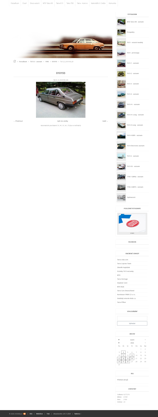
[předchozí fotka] (17, 100)
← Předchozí (18, 121)
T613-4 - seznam (133, 94)
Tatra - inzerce (82, 3)
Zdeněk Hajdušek (123, 267)
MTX (118, 275)
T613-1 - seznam (133, 63)
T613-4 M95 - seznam (134, 135)
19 (128, 358)
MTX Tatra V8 (48, 3)
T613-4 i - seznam (133, 104)
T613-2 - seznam (133, 73)
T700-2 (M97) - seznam (135, 187)
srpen (132, 340)
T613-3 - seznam (36, 62)
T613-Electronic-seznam (135, 146)
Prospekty (130, 32)
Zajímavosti (131, 197)
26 (128, 362)
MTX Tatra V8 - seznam (135, 22)
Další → (105, 121)
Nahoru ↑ (77, 414)
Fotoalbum (15, 3)
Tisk (48, 414)
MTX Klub (120, 287)
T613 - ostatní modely (135, 42)
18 (123, 358)
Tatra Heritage (122, 279)
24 (119, 362)
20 (132, 358)
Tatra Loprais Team (124, 263)
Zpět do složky (62, 121)
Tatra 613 (59, 3)
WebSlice (39, 414)
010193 (54, 62)
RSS (31, 414)
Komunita (112, 3)
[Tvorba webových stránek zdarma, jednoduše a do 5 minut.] (24, 414)
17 (119, 358)
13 (132, 355)
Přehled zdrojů (122, 380)
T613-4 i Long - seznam (135, 115)
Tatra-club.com (122, 260)
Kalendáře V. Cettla (98, 3)
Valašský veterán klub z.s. (126, 298)
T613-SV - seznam (133, 166)
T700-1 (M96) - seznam (135, 177)
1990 (47, 62)
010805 (132, 233)
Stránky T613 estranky (125, 271)
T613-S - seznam (133, 156)
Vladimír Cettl (122, 283)
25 (123, 362)
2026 (132, 343)
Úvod (24, 3)
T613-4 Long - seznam (135, 125)
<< (119, 340)
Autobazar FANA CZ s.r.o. (126, 294)
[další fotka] (104, 100)
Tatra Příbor (121, 302)
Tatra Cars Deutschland (125, 291)
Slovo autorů (34, 3)
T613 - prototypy (133, 53)
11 (123, 355)
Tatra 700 (70, 3)
